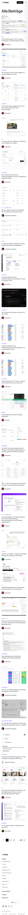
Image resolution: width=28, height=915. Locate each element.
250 (21, 840)
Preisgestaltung (6, 861)
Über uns (4, 884)
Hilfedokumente (6, 870)
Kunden (4, 875)
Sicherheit (4, 914)
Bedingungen (21, 914)
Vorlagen (4, 878)
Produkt (4, 864)
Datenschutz (12, 914)
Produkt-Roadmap (6, 872)
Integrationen (5, 881)
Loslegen (20, 2)
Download (4, 867)
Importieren (5, 887)
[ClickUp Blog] (5, 2)
